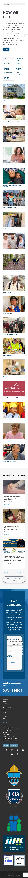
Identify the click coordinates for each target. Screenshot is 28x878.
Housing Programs (7, 292)
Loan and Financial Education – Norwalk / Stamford (14, 249)
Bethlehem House (7, 100)
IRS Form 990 (6, 705)
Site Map (5, 718)
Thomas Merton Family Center (9, 461)
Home (4, 701)
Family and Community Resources (11, 728)
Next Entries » (21, 573)
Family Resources (19, 64)
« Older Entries (7, 573)
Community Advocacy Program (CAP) (11, 121)
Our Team (5, 712)
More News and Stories (14, 579)
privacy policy (14, 657)
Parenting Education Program (10, 738)
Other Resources (7, 740)
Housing (5, 732)
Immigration (8, 72)
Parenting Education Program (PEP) (10, 397)
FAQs (4, 709)
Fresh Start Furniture (7, 228)
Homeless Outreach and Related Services (12, 271)
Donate (6, 49)
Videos (4, 711)
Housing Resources (19, 68)
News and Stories (7, 707)
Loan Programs (19, 73)
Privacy (4, 716)
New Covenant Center (7, 355)
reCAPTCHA (12, 662)
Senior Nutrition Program (8, 440)
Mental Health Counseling (8, 164)
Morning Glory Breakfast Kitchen (10, 334)
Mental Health (6, 78)
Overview (5, 703)
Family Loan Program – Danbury (10, 207)
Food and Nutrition (7, 68)
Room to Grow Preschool (8, 419)
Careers (4, 714)
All (5, 59)
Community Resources (19, 59)
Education (7, 63)
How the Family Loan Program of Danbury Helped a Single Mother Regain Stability (12, 498)
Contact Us (14, 745)
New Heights (6, 376)
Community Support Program (9, 143)
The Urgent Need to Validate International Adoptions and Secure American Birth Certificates (13, 528)
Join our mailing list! (13, 639)
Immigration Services (7, 313)
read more (7, 504)
